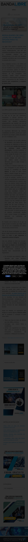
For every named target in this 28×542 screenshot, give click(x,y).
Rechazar (14, 276)
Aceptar (8, 276)
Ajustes (20, 276)
